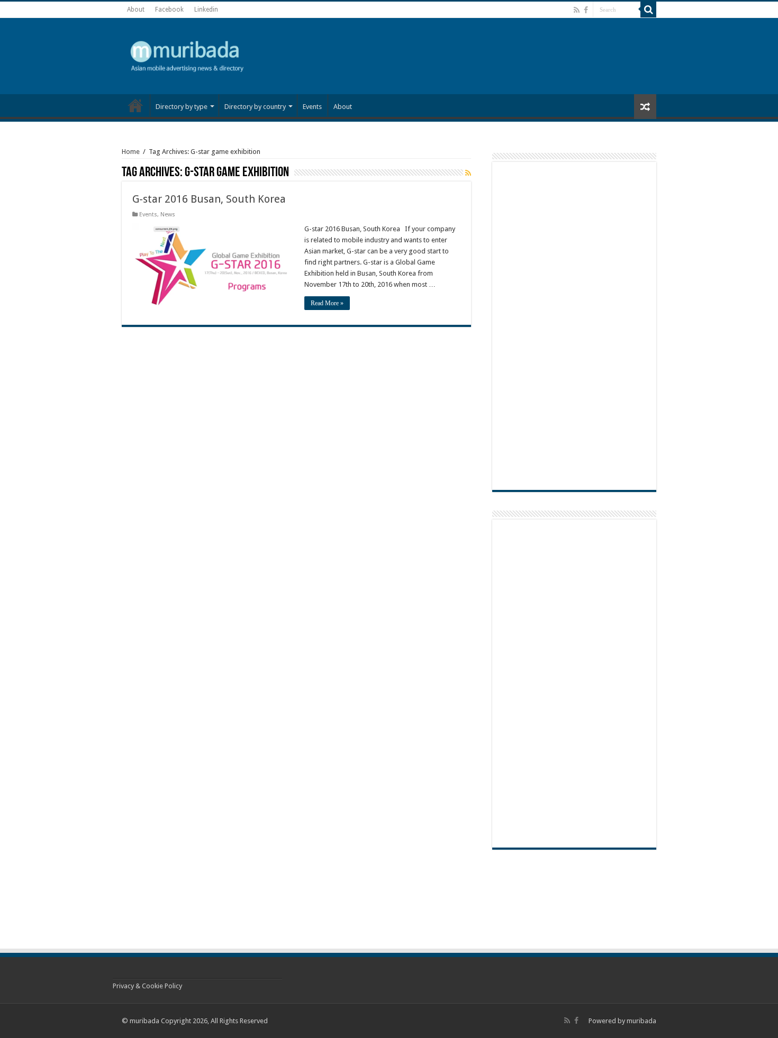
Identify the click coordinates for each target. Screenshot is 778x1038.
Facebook (169, 9)
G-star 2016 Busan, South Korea (209, 199)
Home (131, 152)
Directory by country (255, 107)
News (135, 105)
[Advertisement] (563, 55)
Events (312, 107)
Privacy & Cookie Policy (147, 986)
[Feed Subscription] (468, 173)
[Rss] (577, 10)
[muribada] (188, 54)
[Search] (648, 9)
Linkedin (206, 9)
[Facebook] (586, 10)
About (135, 9)
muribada (641, 1021)
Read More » (327, 303)
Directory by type (181, 107)
